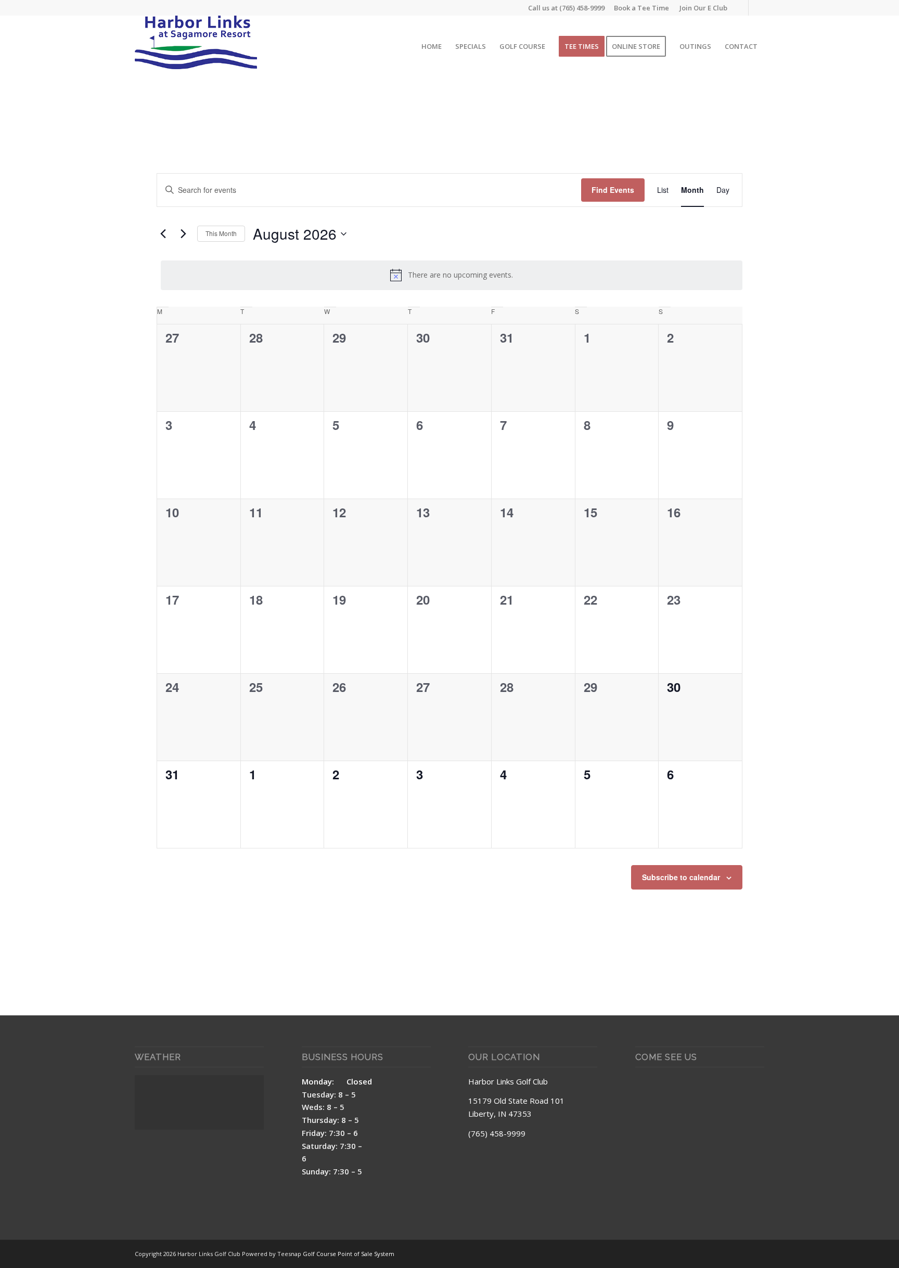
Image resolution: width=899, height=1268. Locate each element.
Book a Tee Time (641, 7)
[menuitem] (700, 7)
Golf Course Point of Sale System (348, 1254)
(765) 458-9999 (582, 7)
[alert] (451, 275)
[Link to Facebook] (740, 8)
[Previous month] (163, 234)
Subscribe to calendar (681, 877)
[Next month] (183, 234)
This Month (221, 233)
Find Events (613, 190)
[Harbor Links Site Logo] (196, 46)
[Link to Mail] (756, 8)
